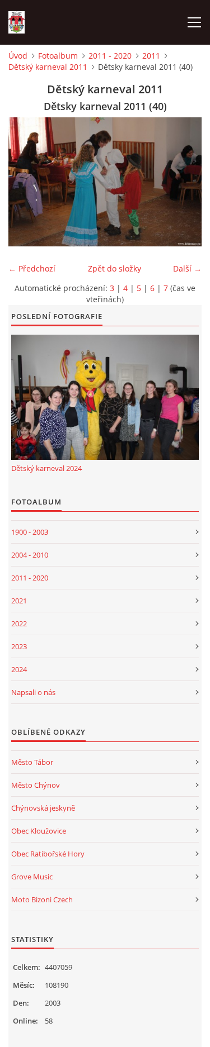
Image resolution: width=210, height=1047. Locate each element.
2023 (19, 646)
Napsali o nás (33, 692)
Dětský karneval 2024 (46, 468)
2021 (19, 601)
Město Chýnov (35, 785)
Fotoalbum (58, 55)
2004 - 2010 (29, 555)
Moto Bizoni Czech (42, 899)
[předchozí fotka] (26, 181)
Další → (187, 268)
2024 (19, 669)
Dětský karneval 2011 (47, 66)
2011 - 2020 (110, 55)
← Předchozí (31, 268)
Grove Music (32, 877)
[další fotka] (183, 181)
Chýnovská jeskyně (43, 808)
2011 (151, 55)
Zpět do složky (114, 268)
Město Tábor (32, 762)
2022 (19, 623)
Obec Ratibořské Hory (48, 854)
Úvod (17, 55)
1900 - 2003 (29, 532)
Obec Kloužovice (38, 831)
